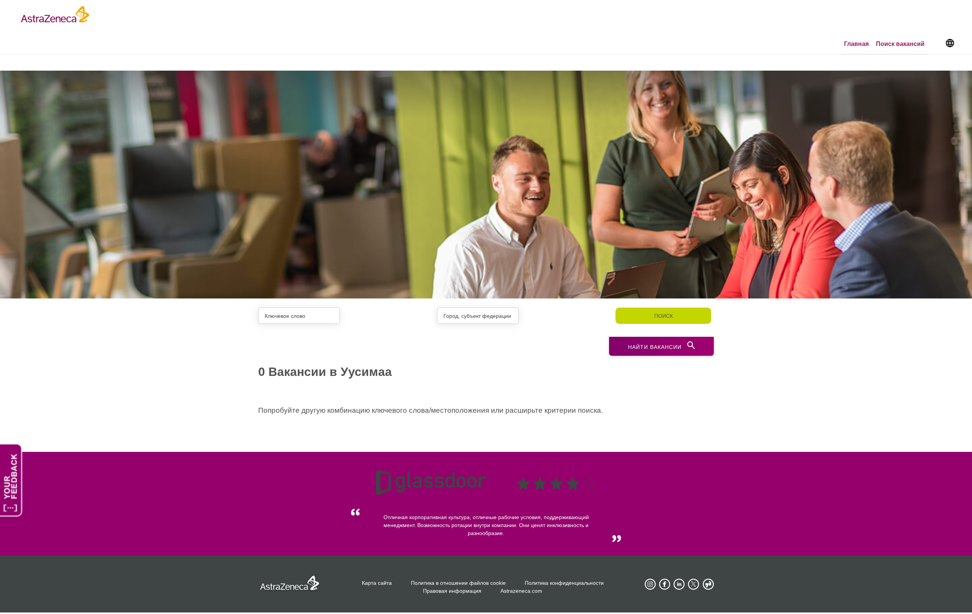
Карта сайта (377, 583)
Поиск (663, 316)
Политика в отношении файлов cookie (458, 583)
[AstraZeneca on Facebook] (665, 584)
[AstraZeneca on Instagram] (650, 584)
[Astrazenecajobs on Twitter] (693, 584)
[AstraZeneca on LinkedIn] (679, 584)
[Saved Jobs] (935, 44)
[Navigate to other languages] (950, 42)
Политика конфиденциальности (564, 583)
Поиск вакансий (900, 44)
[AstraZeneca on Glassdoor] (708, 584)
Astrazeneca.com (521, 591)
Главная (856, 44)
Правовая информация (452, 591)
